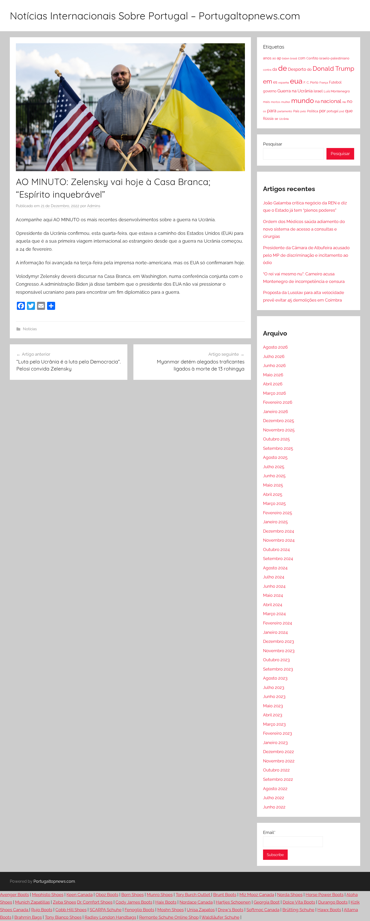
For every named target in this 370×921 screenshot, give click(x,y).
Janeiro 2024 (275, 632)
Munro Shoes (160, 894)
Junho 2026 (274, 365)
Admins (93, 206)
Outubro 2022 (276, 769)
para (271, 110)
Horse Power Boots (325, 894)
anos (267, 58)
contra (267, 69)
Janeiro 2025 (275, 521)
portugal (332, 111)
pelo (303, 111)
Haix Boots (165, 902)
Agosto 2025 (275, 457)
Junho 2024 (274, 586)
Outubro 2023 (276, 659)
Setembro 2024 (278, 558)
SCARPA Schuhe (106, 909)
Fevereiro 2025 (277, 512)
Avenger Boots (14, 894)
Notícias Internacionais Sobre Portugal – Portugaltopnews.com (155, 15)
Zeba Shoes (64, 902)
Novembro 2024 (278, 540)
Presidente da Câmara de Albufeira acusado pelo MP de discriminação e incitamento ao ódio (306, 255)
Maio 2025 (273, 485)
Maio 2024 (273, 595)
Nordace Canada (196, 902)
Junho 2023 (274, 696)
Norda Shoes (290, 894)
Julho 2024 (273, 576)
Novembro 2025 (278, 429)
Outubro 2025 (276, 438)
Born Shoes (132, 894)
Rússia (268, 119)
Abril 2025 (272, 494)
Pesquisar (272, 143)
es (275, 82)
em (267, 81)
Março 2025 (274, 503)
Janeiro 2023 (275, 742)
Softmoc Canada (262, 909)
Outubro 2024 (276, 549)
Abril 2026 (272, 383)
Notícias (30, 329)
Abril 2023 (272, 714)
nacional (331, 101)
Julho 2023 (273, 687)
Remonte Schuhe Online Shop (169, 917)
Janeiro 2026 (275, 411)
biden (285, 58)
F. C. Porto (311, 82)
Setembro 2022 (278, 779)
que (349, 110)
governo (269, 91)
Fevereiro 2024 (277, 622)
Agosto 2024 (275, 567)
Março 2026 (274, 393)
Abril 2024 (272, 604)
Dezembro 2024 (278, 531)
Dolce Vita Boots (299, 902)
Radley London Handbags (110, 917)
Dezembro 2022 (278, 751)
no (349, 101)
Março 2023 (274, 724)
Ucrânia (284, 118)
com (301, 58)
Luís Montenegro (337, 91)
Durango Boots (333, 902)
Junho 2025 (274, 475)
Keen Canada (79, 894)
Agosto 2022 (275, 788)
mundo (302, 100)
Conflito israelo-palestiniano (327, 58)
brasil (293, 58)
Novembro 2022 (278, 760)
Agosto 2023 (275, 678)
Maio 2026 (273, 374)
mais (266, 102)
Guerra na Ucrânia (295, 90)
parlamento (284, 111)
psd (341, 111)
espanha (283, 82)
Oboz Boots (107, 894)
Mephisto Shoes (47, 894)
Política (312, 111)
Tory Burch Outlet (193, 894)
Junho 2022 (274, 806)
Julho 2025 (273, 466)
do (309, 69)
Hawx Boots (329, 909)
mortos (275, 101)
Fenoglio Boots (139, 909)
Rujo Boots (41, 909)
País (296, 111)
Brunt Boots (224, 894)
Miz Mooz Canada (256, 894)
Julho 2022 (273, 797)
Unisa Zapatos (201, 909)
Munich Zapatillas (32, 902)
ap (279, 58)
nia (344, 101)
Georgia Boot (267, 902)
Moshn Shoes (170, 909)
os (264, 111)
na (317, 101)
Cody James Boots (134, 902)
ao (274, 58)
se (276, 119)
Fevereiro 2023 (277, 733)
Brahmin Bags (28, 917)
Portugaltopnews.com (54, 881)
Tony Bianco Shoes (63, 917)
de (282, 68)
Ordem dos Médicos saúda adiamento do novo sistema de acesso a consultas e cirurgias (304, 229)
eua (296, 81)
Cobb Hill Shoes (71, 909)
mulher (285, 102)
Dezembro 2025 (278, 420)
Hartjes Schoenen (233, 902)
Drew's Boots (230, 909)
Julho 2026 (273, 356)
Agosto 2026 (275, 347)
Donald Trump (333, 68)
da (274, 69)
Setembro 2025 (278, 448)
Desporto (297, 69)
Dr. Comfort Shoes (95, 902)
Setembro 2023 (278, 669)
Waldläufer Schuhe (220, 917)
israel (318, 91)
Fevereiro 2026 (277, 402)
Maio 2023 (273, 705)
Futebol (335, 82)
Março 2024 (274, 613)
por (322, 110)
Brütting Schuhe (298, 909)
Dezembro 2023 (278, 641)
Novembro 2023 (278, 650)
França (323, 82)
